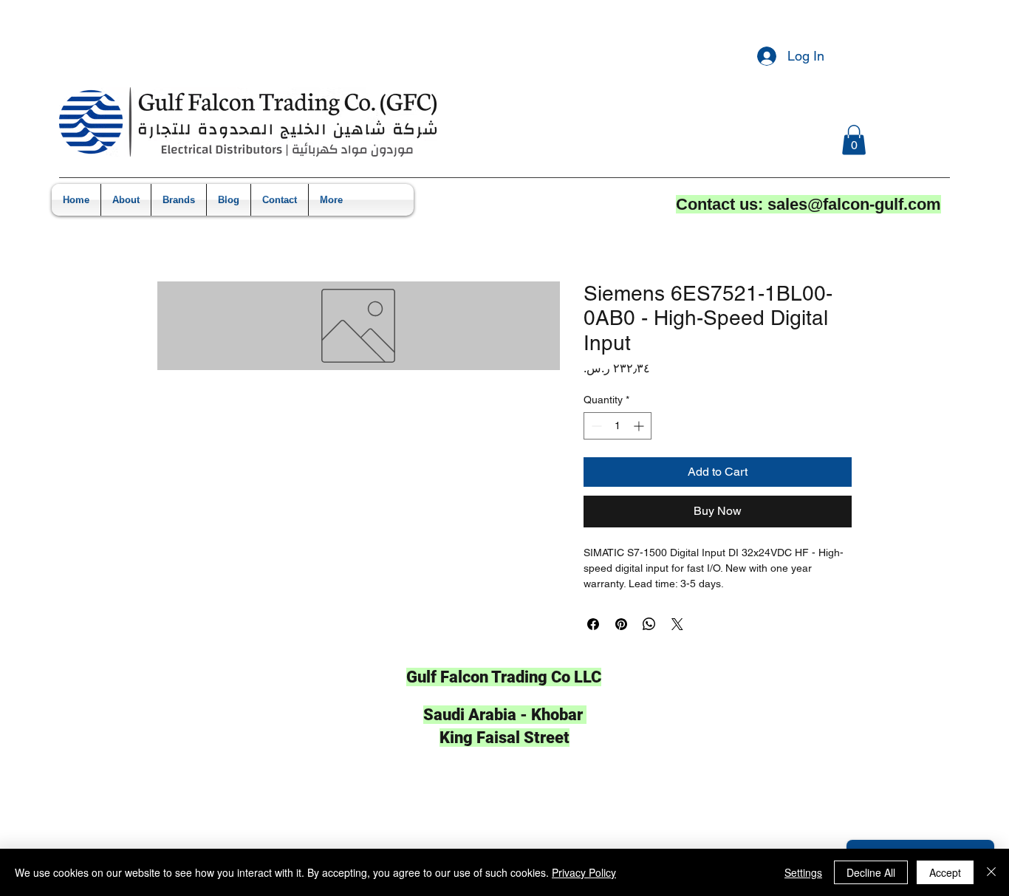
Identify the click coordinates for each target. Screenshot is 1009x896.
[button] (853, 140)
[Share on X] (677, 624)
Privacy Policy (584, 872)
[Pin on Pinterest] (621, 624)
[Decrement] (595, 426)
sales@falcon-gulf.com (854, 204)
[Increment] (640, 426)
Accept (945, 872)
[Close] (991, 872)
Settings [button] (803, 872)
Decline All (870, 872)
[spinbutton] (617, 426)
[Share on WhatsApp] (649, 624)
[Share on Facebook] (593, 624)
